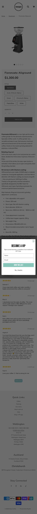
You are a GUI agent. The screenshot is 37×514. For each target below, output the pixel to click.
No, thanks (18, 270)
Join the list (18, 265)
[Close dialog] (33, 241)
